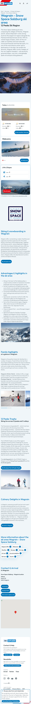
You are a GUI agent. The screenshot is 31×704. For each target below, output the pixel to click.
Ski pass (13, 550)
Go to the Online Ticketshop (11, 701)
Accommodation (14, 553)
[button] (30, 92)
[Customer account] (23, 3)
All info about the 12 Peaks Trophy (11, 468)
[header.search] (20, 3)
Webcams (15, 546)
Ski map (21, 550)
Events (12, 556)
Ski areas (7, 11)
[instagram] (4, 678)
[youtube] (12, 678)
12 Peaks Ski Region (15, 11)
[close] (28, 691)
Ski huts (4, 556)
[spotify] (16, 678)
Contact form (5, 590)
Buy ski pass (7, 191)
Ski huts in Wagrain (7, 525)
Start (2, 11)
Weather (4, 550)
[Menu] (27, 3)
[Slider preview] (27, 408)
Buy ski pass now (6, 261)
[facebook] (8, 678)
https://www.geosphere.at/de (19, 196)
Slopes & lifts (5, 546)
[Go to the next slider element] (29, 408)
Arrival (4, 553)
